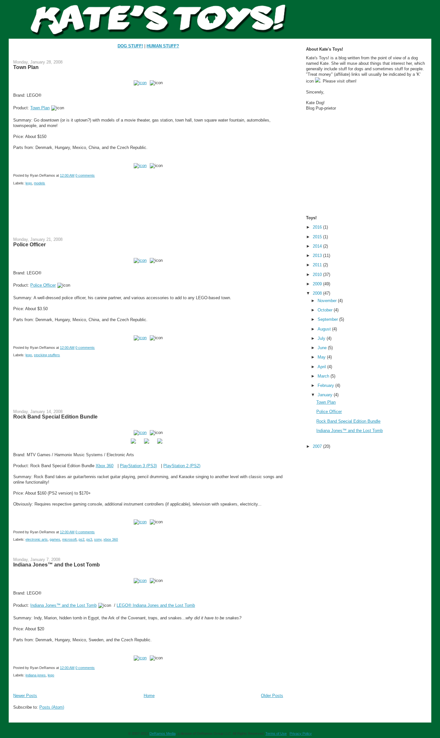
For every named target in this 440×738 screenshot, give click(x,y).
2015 (318, 236)
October (326, 310)
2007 (318, 446)
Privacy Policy (301, 733)
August (325, 329)
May (322, 357)
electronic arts (36, 539)
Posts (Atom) (51, 707)
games (55, 539)
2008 (318, 293)
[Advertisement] (130, 215)
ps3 (89, 539)
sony (97, 539)
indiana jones (35, 675)
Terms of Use (276, 733)
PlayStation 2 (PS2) (181, 465)
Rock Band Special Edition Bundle (55, 416)
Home (149, 695)
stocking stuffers (47, 355)
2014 (318, 246)
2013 (318, 255)
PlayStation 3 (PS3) (138, 465)
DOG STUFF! (130, 46)
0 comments (85, 175)
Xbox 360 (104, 465)
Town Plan (26, 67)
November (328, 300)
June (323, 347)
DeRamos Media (162, 733)
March (324, 376)
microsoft (69, 539)
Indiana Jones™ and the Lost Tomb (56, 564)
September (328, 319)
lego (28, 183)
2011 (318, 264)
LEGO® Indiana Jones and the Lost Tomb (156, 605)
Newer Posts (25, 695)
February (326, 385)
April (322, 366)
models (39, 183)
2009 (318, 283)
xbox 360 (110, 539)
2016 (318, 227)
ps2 (81, 539)
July (322, 338)
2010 (318, 274)
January (326, 394)
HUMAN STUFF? (163, 46)
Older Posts (272, 695)
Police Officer (29, 244)
